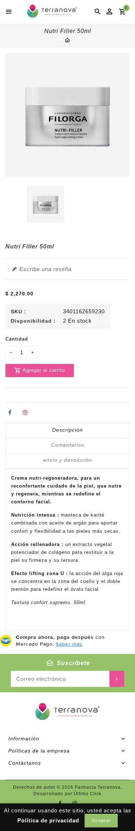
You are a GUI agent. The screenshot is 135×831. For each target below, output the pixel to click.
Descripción (67, 430)
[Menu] (9, 11)
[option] (45, 204)
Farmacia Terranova (98, 787)
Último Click (88, 793)
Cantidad (16, 339)
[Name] (116, 679)
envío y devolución (67, 460)
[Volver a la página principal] (67, 40)
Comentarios (67, 445)
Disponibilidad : (33, 321)
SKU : (18, 311)
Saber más (69, 643)
